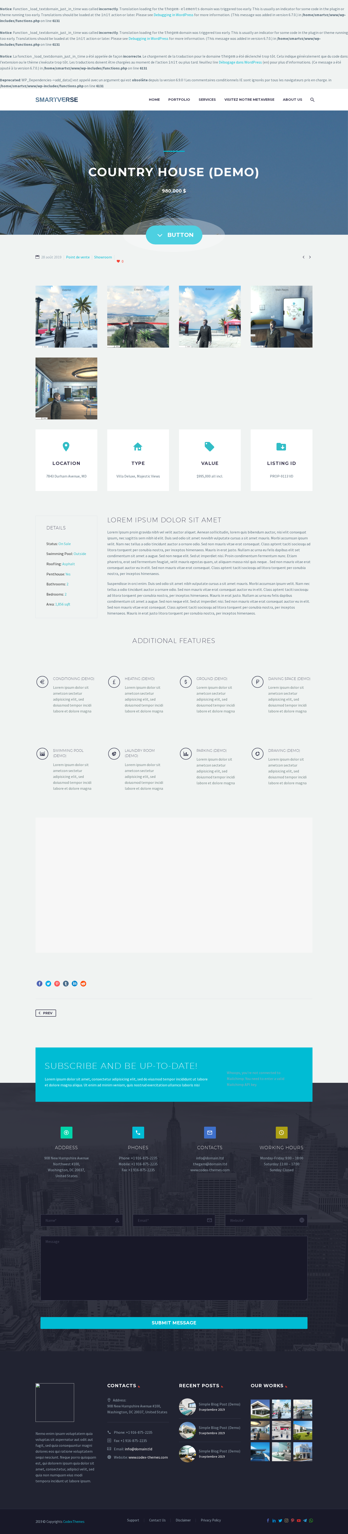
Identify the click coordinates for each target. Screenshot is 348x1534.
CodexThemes (74, 1521)
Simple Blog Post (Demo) (219, 1404)
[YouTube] (299, 1520)
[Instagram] (286, 1520)
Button (174, 235)
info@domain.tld (138, 1449)
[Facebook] (39, 984)
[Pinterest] (57, 984)
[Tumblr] (66, 984)
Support (133, 1520)
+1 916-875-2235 (139, 1432)
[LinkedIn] (74, 984)
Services (207, 99)
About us (292, 99)
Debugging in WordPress (173, 14)
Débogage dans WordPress (240, 62)
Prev (47, 1013)
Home (154, 99)
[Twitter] (48, 984)
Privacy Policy (211, 1520)
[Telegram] (305, 1520)
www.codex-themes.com (148, 1457)
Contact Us (157, 1520)
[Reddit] (83, 984)
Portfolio (179, 99)
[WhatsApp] (311, 1520)
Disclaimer (183, 1520)
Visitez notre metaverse (249, 99)
